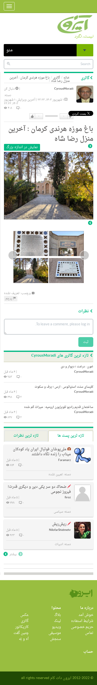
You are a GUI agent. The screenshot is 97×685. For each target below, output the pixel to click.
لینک (57, 621)
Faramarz (64, 460)
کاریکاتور (22, 627)
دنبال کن (9, 89)
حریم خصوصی (82, 627)
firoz (68, 497)
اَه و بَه (24, 639)
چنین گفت (21, 633)
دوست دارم (32, 116)
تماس (89, 633)
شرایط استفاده (82, 621)
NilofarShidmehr (60, 530)
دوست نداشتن (70, 116)
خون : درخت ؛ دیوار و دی (77, 366)
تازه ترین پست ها (70, 435)
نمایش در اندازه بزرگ (22, 147)
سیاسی (58, 512)
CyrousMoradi (63, 89)
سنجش (55, 639)
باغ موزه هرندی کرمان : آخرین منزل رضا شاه (39, 79)
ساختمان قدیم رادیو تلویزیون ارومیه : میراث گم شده (58, 407)
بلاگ (57, 615)
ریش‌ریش (59, 524)
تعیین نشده (55, 474)
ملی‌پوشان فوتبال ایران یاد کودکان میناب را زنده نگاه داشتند (42, 452)
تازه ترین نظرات (26, 435)
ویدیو (56, 627)
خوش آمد (86, 615)
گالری (25, 621)
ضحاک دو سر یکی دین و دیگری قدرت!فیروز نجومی (39, 489)
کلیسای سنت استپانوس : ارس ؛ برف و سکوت (64, 387)
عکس (24, 615)
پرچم (9, 298)
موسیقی (54, 633)
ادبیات (59, 544)
